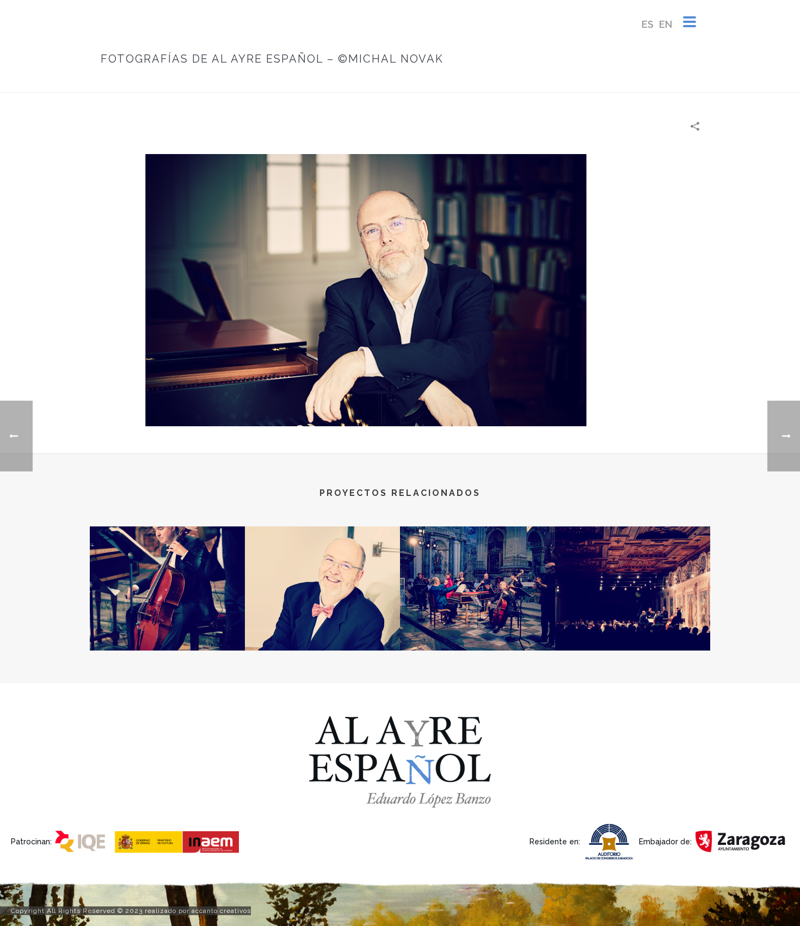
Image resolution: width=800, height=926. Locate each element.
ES (648, 24)
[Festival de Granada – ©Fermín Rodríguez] (477, 570)
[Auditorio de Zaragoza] (611, 841)
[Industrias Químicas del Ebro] (83, 841)
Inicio (466, 82)
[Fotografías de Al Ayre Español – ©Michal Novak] (400, 289)
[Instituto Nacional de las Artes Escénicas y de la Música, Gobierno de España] (180, 841)
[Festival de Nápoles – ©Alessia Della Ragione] (167, 570)
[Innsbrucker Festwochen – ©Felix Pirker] (632, 570)
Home (494, 82)
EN (665, 24)
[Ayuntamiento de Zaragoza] (741, 841)
